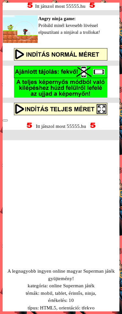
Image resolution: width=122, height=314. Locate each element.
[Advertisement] (61, 196)
